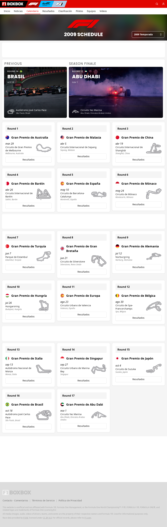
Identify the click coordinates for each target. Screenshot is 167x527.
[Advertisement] (83, 49)
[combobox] (148, 34)
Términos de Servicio (43, 500)
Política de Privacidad (70, 500)
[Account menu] (163, 4)
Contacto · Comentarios (15, 500)
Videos (103, 11)
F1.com (87, 517)
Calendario (32, 11)
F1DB (25, 517)
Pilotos (79, 11)
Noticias (18, 11)
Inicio (7, 11)
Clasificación (65, 11)
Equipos (91, 11)
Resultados (48, 11)
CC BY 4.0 (47, 517)
